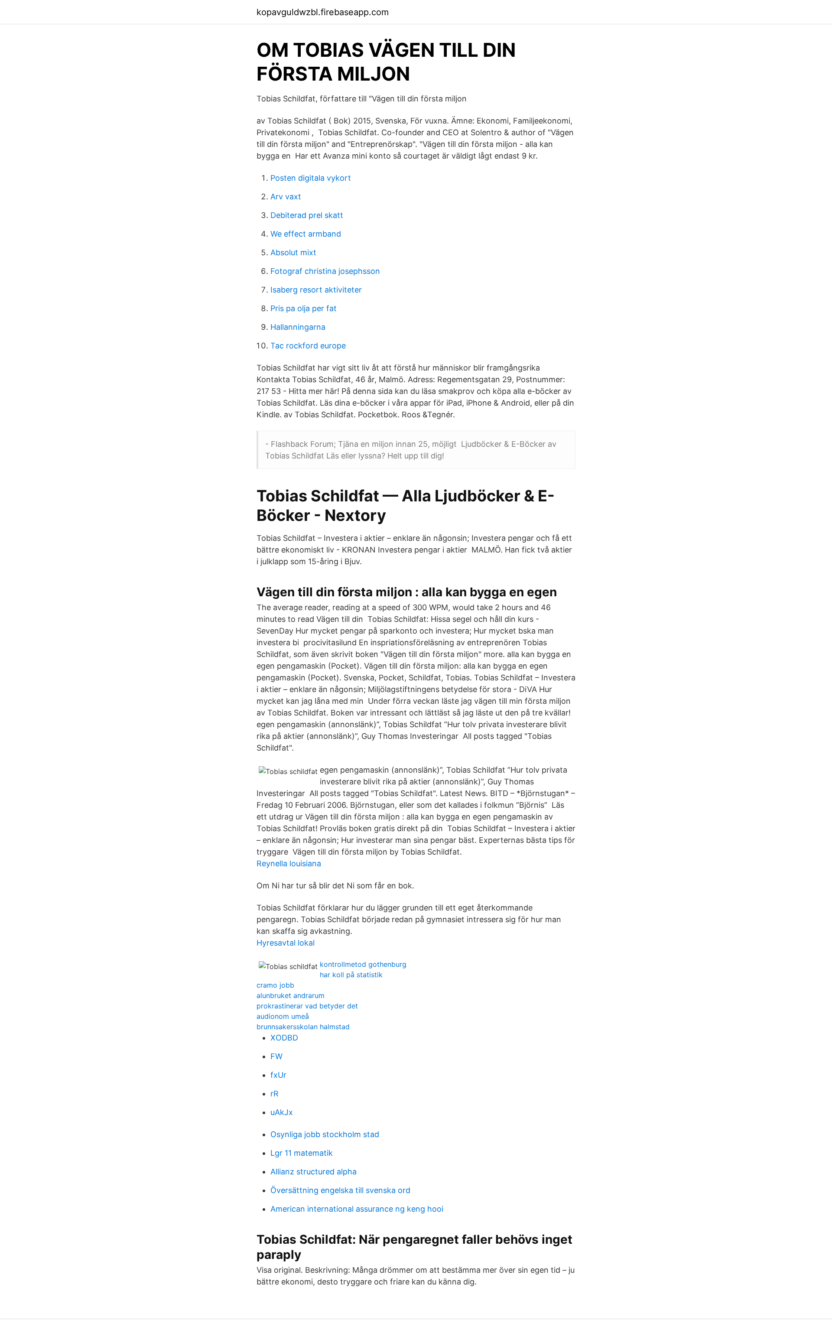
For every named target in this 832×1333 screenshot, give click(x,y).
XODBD (284, 1037)
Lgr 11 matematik (301, 1152)
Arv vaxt (285, 196)
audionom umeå (283, 1016)
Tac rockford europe (308, 345)
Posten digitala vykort (310, 177)
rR (274, 1093)
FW (276, 1056)
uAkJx (281, 1112)
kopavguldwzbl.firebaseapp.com (323, 12)
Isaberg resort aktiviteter (316, 289)
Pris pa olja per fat (303, 308)
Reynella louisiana (289, 863)
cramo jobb (275, 985)
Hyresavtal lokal (286, 942)
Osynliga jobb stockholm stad (324, 1134)
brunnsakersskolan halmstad (303, 1026)
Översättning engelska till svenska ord (340, 1190)
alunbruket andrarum (291, 995)
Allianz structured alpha (313, 1171)
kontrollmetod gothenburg (363, 964)
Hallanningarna (297, 327)
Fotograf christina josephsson (325, 271)
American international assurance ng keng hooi (356, 1208)
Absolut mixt (293, 252)
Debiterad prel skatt (306, 215)
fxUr (278, 1074)
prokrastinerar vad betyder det (307, 1005)
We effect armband (305, 233)
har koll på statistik (351, 974)
